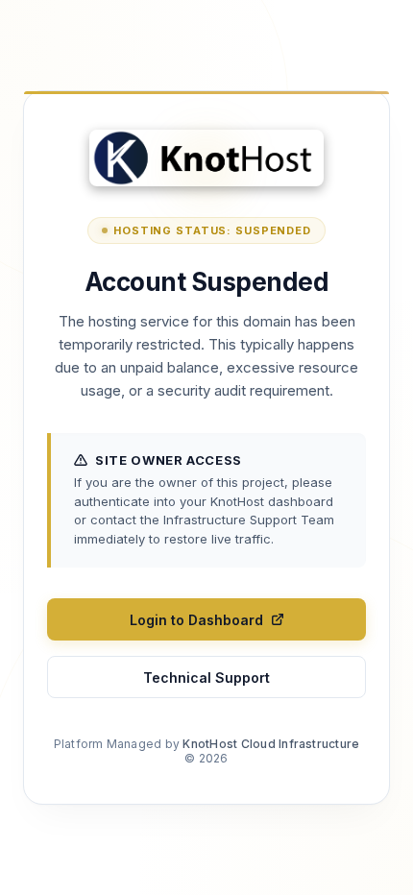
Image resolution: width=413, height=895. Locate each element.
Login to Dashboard (196, 620)
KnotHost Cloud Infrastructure (270, 744)
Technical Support (206, 677)
